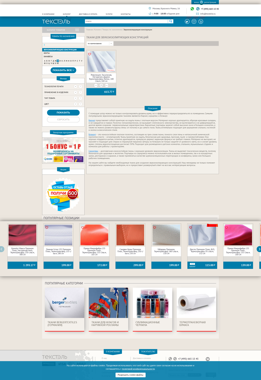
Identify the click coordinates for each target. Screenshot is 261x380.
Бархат (92, 120)
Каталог (67, 14)
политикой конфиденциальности (138, 369)
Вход (196, 2)
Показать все (62, 70)
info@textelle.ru (208, 13)
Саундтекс (93, 151)
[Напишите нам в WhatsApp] (192, 9)
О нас (104, 358)
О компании (48, 14)
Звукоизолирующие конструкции (60, 49)
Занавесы (48, 56)
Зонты (47, 53)
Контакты (125, 14)
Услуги (109, 14)
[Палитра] (187, 21)
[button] (260, 249)
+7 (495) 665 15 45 (210, 8)
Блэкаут (92, 134)
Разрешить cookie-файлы (130, 375)
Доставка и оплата (88, 14)
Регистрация (210, 2)
